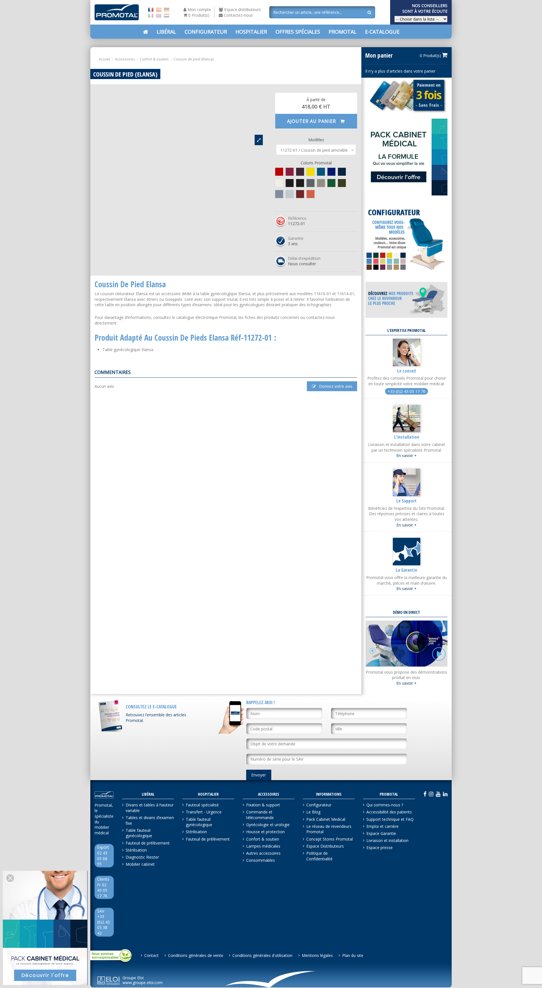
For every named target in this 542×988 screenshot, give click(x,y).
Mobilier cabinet (140, 864)
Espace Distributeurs (325, 846)
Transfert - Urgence (204, 812)
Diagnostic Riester (142, 857)
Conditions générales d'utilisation (262, 955)
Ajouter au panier (312, 121)
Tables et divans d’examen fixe (150, 820)
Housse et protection (265, 831)
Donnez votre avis (335, 386)
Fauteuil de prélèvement (148, 843)
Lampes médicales (263, 846)
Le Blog (313, 812)
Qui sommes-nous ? (384, 805)
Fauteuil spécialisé (202, 805)
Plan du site (352, 955)
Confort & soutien (262, 839)
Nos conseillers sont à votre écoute (424, 8)
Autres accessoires (263, 853)
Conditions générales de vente (195, 955)
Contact (151, 955)
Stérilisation (136, 850)
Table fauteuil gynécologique (139, 833)
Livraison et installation (387, 840)
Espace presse (379, 847)
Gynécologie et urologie (268, 824)
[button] (297, 32)
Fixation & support (263, 805)
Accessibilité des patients (389, 812)
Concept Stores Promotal (329, 839)
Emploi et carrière (382, 826)
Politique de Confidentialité (319, 855)
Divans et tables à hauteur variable (150, 807)
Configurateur (318, 805)
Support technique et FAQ (390, 819)
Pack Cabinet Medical (325, 819)
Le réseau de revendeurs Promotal (328, 829)
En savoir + (406, 455)
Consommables (260, 860)
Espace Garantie (381, 833)
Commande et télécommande (260, 814)
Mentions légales (317, 955)
